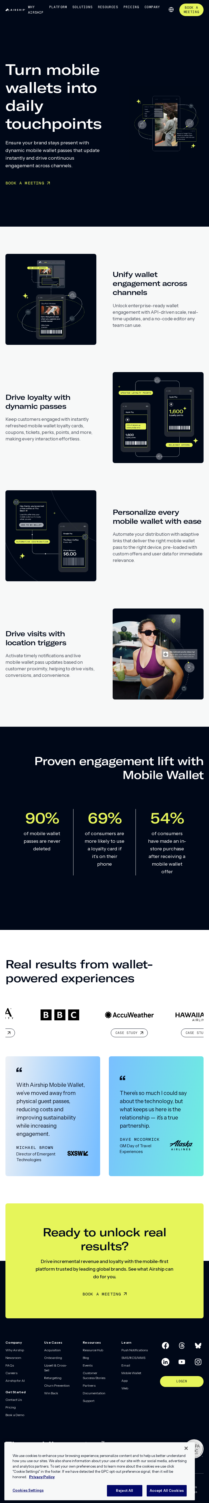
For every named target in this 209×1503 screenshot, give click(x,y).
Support (88, 1401)
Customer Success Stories (94, 1375)
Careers (11, 1373)
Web (124, 1388)
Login (182, 1381)
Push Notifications (134, 1350)
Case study (84, 1033)
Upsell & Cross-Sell (55, 1367)
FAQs (9, 1365)
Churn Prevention (57, 1385)
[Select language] (171, 9)
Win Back (51, 1393)
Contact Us (13, 1400)
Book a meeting (101, 1294)
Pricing (131, 7)
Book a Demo (14, 1415)
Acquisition (52, 1350)
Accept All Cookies (167, 1490)
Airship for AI (15, 1381)
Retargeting (53, 1378)
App (124, 1381)
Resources (108, 7)
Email (125, 1365)
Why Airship (36, 10)
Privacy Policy (42, 1477)
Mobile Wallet (131, 1373)
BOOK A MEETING (24, 182)
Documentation (94, 1393)
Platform (58, 7)
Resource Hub (93, 1350)
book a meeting (191, 9)
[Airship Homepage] (15, 9)
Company (152, 7)
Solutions (82, 7)
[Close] (186, 1448)
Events (88, 1365)
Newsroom (13, 1358)
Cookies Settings (28, 1490)
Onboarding (53, 1358)
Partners (89, 1385)
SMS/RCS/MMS (133, 1358)
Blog (86, 1358)
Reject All (124, 1490)
